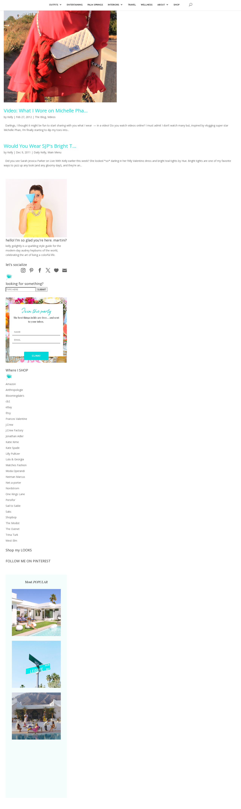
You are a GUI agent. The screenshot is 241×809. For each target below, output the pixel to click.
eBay (9, 407)
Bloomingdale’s (15, 395)
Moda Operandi (15, 471)
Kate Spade (13, 448)
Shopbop (11, 517)
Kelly (10, 117)
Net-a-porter (13, 482)
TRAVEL (132, 5)
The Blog (40, 117)
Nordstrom (12, 488)
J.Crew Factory (14, 430)
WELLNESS (147, 5)
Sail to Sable (13, 506)
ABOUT (161, 5)
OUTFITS (53, 5)
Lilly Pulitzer (13, 453)
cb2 (8, 401)
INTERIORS (113, 5)
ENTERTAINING (75, 5)
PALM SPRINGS (95, 5)
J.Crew (9, 424)
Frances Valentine (16, 419)
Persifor (10, 500)
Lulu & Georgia (15, 459)
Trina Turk (12, 535)
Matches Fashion (16, 465)
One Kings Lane (15, 494)
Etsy (8, 413)
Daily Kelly (40, 152)
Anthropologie (14, 390)
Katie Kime (12, 442)
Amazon (11, 384)
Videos (51, 117)
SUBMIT (41, 289)
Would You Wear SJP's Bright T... (40, 145)
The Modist (13, 523)
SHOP (176, 5)
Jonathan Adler (15, 436)
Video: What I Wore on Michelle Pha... (46, 110)
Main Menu (54, 152)
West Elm (11, 540)
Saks (8, 511)
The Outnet (13, 529)
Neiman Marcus (15, 477)
